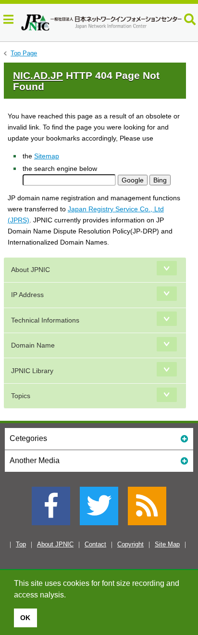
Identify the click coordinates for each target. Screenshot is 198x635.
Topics (20, 396)
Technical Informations (45, 320)
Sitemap (46, 156)
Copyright (130, 544)
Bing (160, 180)
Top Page (24, 53)
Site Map (167, 544)
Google (133, 180)
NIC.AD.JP (38, 75)
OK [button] (25, 618)
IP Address (27, 294)
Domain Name (33, 345)
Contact (95, 544)
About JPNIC (30, 269)
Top (21, 544)
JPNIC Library (32, 371)
